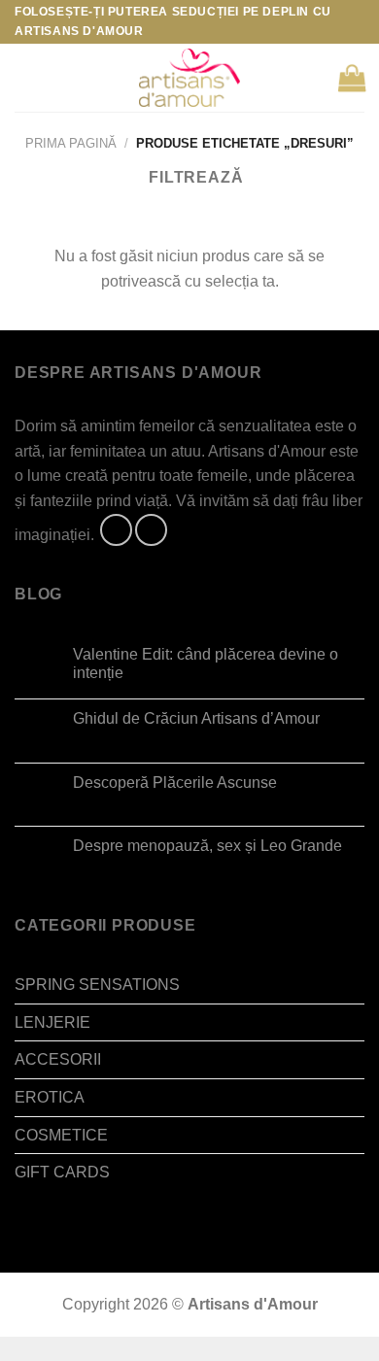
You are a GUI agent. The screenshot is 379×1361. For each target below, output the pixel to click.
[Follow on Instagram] (151, 530)
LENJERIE (52, 1022)
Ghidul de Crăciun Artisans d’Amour (196, 718)
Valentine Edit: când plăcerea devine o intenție (205, 663)
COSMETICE (61, 1135)
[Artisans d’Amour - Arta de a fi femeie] (189, 78)
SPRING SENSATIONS (97, 984)
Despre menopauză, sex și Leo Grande (207, 845)
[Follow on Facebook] (116, 530)
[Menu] (26, 77)
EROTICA (50, 1097)
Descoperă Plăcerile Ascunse (175, 782)
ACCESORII (58, 1059)
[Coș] (351, 77)
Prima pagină (71, 143)
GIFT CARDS (62, 1172)
